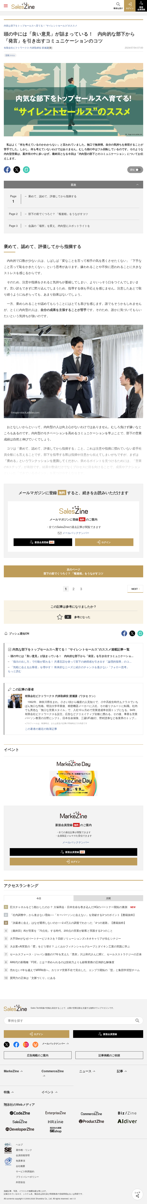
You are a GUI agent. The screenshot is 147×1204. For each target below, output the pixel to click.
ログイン (106, 542)
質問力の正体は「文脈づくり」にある (33, 978)
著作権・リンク (24, 1149)
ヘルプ (19, 1144)
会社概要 (20, 1166)
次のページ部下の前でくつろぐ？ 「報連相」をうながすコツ (73, 571)
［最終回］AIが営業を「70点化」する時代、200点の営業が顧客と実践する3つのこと (61, 930)
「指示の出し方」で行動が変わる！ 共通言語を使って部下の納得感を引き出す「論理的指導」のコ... (71, 661)
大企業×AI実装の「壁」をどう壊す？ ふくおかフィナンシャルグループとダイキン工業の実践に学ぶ (70, 946)
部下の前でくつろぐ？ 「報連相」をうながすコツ (58, 214)
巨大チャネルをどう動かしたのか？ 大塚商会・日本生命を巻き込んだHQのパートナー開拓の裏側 (68, 907)
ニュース (85, 1071)
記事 (120, 1071)
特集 (7, 1092)
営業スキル (10, 55)
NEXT (134, 589)
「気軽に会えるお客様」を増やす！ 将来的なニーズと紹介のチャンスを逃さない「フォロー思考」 (70, 667)
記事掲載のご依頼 (109, 1055)
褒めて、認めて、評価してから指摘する (52, 196)
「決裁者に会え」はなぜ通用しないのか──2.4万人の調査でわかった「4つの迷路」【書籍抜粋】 (68, 923)
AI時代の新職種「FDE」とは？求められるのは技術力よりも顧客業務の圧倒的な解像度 (62, 962)
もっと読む (14, 671)
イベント (48, 1092)
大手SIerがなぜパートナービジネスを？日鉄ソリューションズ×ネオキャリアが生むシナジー (65, 938)
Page (13, 214)
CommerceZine (53, 1071)
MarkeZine (11, 1071)
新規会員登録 (44, 542)
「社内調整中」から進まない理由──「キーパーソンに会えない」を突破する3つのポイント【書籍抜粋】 (73, 915)
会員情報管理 (23, 1155)
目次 (73, 184)
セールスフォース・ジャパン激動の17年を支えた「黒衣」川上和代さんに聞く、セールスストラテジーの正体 (76, 954)
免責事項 (20, 1160)
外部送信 (20, 1182)
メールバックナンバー (75, 533)
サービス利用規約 (25, 1171)
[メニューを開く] (5, 6)
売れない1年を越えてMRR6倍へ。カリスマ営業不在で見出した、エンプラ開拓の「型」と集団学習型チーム (75, 970)
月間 (108, 898)
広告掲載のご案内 (37, 1055)
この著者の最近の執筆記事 (41, 729)
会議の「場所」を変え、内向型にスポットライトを (59, 226)
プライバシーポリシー (27, 1176)
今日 (39, 898)
